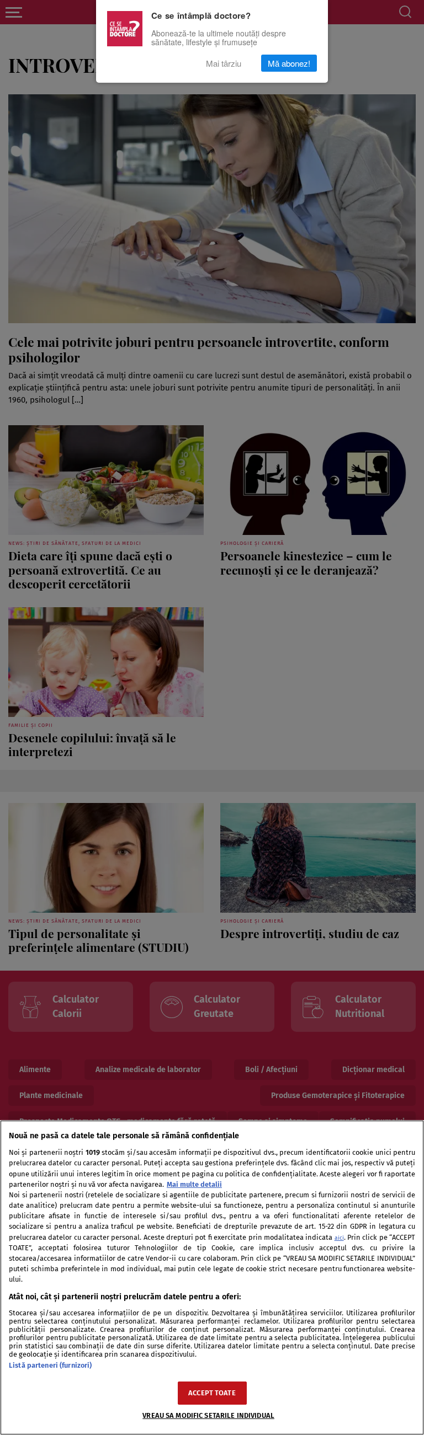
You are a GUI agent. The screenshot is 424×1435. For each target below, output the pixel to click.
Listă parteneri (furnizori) (50, 1365)
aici (339, 1237)
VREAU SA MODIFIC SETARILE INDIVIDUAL (208, 1415)
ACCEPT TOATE (212, 1393)
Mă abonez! (289, 63)
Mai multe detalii (194, 1184)
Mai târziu (223, 63)
